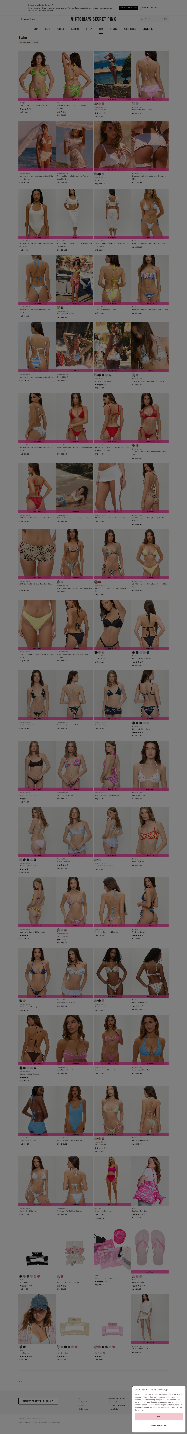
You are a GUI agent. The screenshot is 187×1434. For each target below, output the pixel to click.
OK (158, 1417)
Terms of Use (176, 1407)
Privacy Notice (162, 1407)
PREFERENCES (158, 1425)
